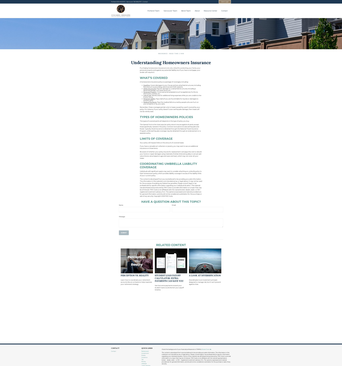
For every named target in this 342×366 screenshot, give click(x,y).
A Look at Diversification (205, 275)
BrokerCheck (206, 349)
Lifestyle (144, 363)
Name (121, 205)
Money (143, 361)
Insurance (144, 357)
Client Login (225, 2)
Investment (145, 353)
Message (122, 216)
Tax (142, 359)
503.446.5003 (121, 2)
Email (174, 205)
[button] (153, 11)
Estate (143, 355)
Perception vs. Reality (135, 275)
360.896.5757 (137, 2)
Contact (145, 2)
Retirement (145, 351)
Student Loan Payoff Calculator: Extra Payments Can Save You (169, 278)
